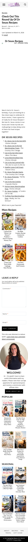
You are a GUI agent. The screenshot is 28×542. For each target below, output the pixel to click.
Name (5, 314)
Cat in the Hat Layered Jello (14, 162)
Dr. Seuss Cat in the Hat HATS (15, 141)
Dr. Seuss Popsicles (12, 177)
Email (5, 322)
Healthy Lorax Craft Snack (14, 167)
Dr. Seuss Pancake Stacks (14, 172)
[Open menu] (4, 5)
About (6, 530)
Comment (7, 289)
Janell (5, 26)
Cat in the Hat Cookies (13, 182)
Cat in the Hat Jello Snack (14, 153)
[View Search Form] (25, 4)
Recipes (4, 13)
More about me (13, 391)
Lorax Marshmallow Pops (14, 158)
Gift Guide (18, 533)
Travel (8, 533)
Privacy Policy (17, 540)
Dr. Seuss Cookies (11, 191)
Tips (22, 530)
